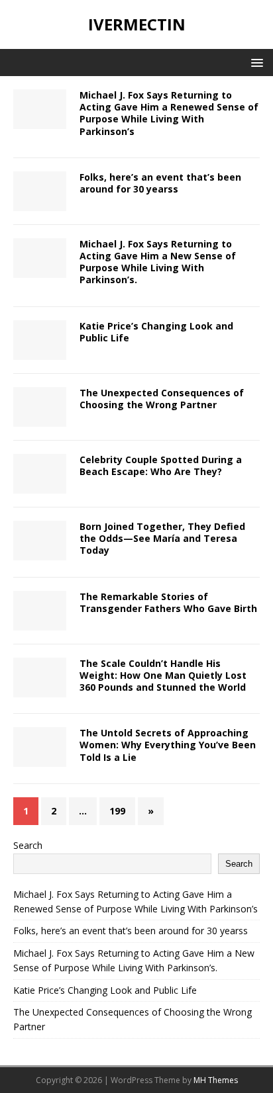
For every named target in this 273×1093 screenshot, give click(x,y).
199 (117, 811)
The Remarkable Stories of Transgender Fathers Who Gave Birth (168, 602)
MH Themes (215, 1080)
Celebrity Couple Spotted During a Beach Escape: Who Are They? (161, 465)
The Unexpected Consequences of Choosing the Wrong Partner (162, 398)
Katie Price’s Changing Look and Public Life (156, 332)
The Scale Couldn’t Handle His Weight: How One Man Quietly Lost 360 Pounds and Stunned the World (163, 675)
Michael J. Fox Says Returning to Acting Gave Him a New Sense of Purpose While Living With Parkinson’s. (158, 262)
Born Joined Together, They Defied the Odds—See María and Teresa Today (162, 538)
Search (27, 845)
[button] (255, 61)
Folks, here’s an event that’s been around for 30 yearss (160, 183)
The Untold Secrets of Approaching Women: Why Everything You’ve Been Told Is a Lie (168, 744)
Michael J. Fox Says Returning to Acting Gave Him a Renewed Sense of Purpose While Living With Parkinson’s (169, 113)
